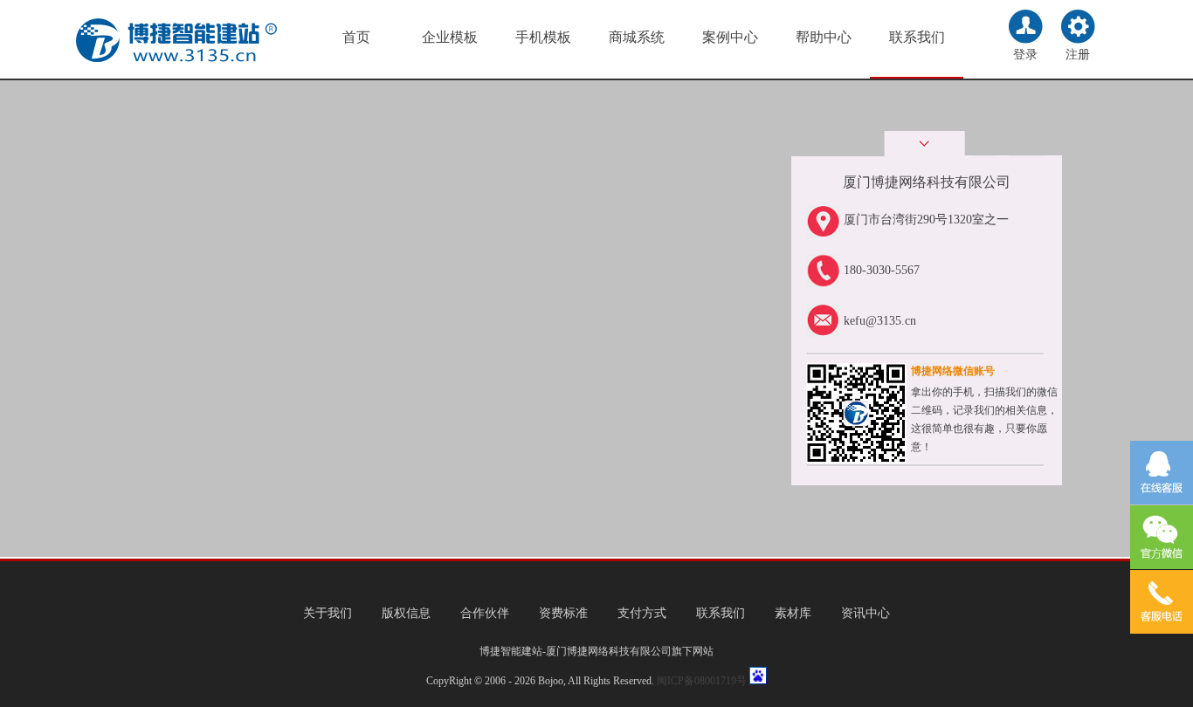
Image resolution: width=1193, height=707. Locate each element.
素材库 (793, 613)
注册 (1077, 54)
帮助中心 (824, 37)
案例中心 (730, 37)
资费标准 (563, 613)
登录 (1025, 54)
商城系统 (637, 37)
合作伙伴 (484, 613)
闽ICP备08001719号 (702, 681)
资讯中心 (865, 613)
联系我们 (917, 37)
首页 (356, 37)
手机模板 (543, 37)
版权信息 (406, 613)
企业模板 (450, 37)
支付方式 (641, 613)
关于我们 (327, 613)
